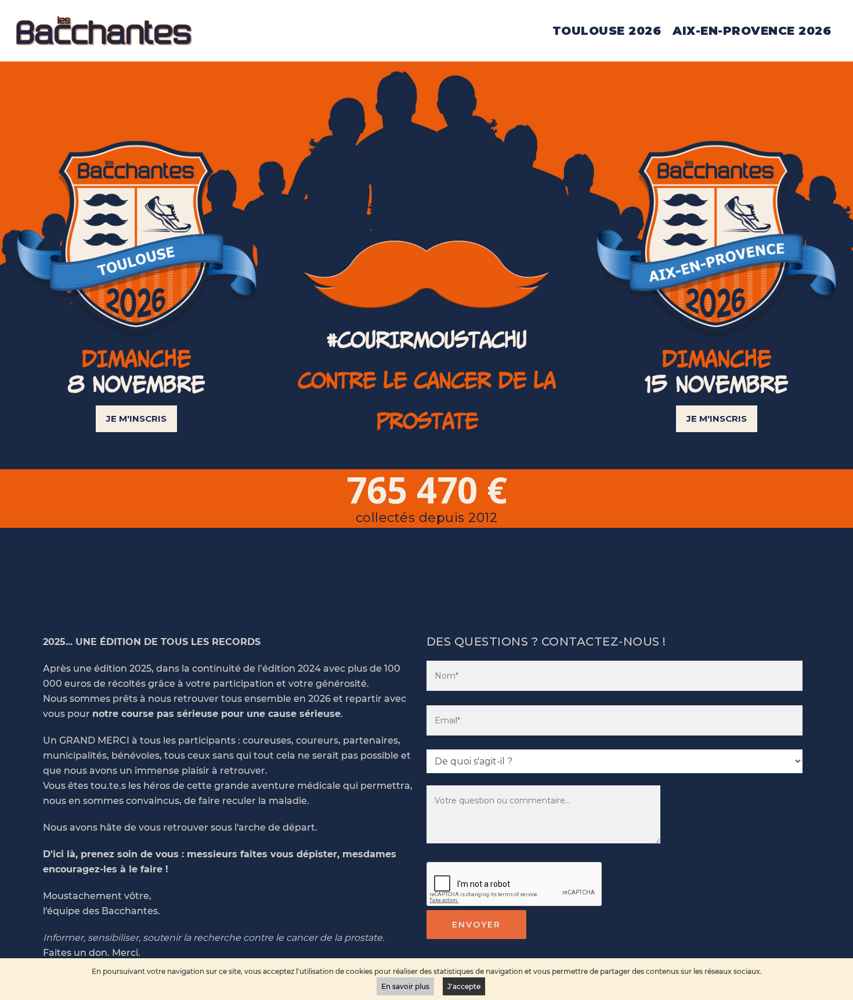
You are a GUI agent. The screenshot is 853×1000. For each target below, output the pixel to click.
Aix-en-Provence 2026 (752, 31)
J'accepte (463, 986)
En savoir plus (405, 986)
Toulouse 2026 (607, 31)
